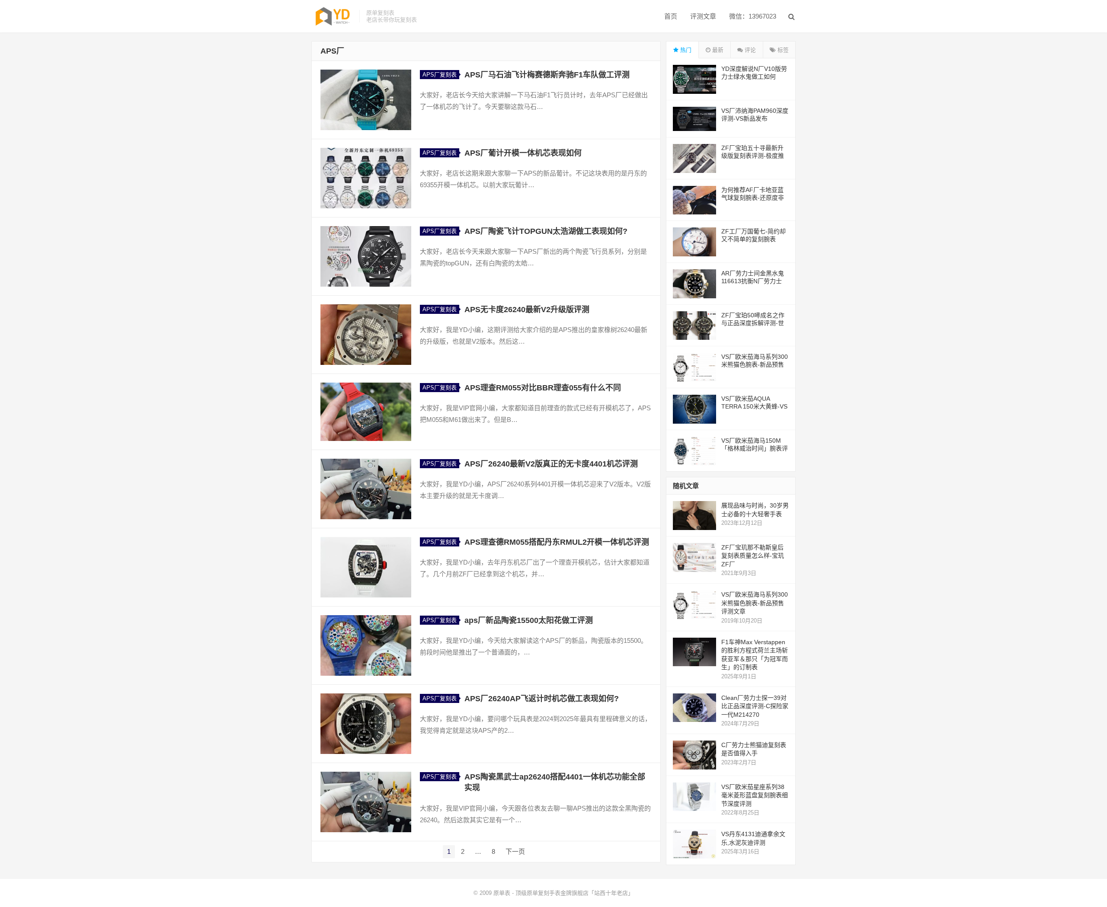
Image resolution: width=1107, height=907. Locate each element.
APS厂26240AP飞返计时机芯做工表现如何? (541, 698)
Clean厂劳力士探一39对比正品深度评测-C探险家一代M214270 (754, 706)
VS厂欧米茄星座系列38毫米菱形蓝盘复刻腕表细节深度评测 (754, 795)
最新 (716, 50)
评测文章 (703, 16)
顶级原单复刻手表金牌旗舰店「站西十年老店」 (574, 893)
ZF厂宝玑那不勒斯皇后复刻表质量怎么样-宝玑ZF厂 (752, 556)
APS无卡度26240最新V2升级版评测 (526, 309)
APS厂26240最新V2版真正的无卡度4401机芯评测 (551, 464)
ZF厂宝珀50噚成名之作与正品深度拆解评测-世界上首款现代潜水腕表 (752, 323)
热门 (684, 50)
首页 (670, 16)
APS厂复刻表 (439, 74)
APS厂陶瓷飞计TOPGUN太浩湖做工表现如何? (545, 231)
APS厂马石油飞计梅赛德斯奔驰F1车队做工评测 (547, 74)
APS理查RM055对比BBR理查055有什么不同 (542, 387)
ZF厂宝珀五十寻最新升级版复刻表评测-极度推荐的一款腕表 (752, 155)
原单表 (501, 893)
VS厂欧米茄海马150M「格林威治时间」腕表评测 (754, 448)
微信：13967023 (752, 16)
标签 (782, 50)
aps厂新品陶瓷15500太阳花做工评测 (528, 620)
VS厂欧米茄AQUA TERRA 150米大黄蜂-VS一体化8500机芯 (754, 406)
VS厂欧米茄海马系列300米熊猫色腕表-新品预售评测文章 (754, 364)
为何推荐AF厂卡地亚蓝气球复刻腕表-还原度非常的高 (752, 197)
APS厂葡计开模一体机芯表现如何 (523, 153)
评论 (749, 50)
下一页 (515, 851)
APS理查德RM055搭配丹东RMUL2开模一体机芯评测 (556, 542)
